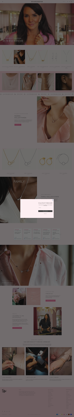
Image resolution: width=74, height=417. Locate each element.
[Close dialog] (52, 198)
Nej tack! (45, 213)
